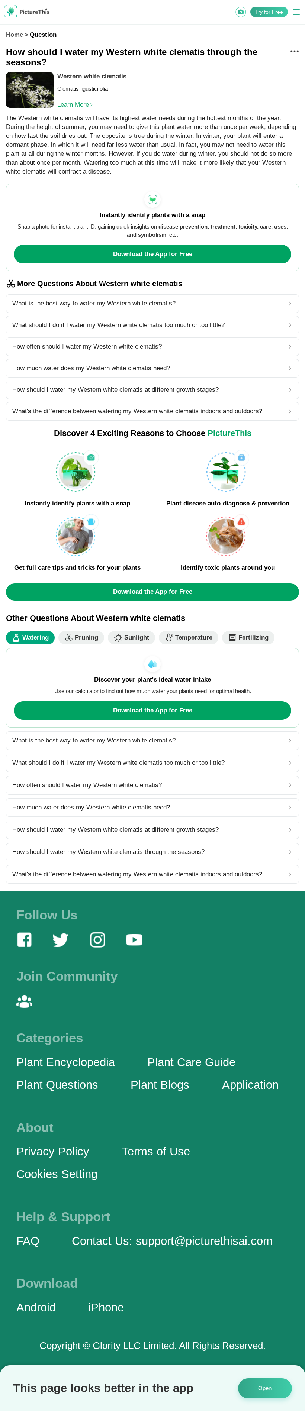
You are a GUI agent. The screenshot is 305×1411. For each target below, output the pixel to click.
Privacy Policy (52, 1151)
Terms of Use (156, 1151)
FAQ (27, 1240)
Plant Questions (57, 1084)
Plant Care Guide (191, 1062)
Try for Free (269, 12)
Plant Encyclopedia (65, 1062)
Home (14, 34)
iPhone (106, 1307)
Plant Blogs (160, 1084)
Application (250, 1084)
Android (36, 1307)
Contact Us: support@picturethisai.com (172, 1240)
